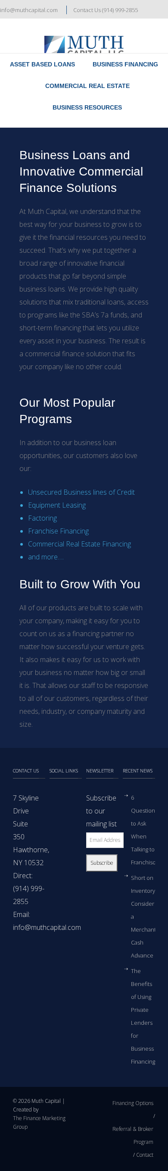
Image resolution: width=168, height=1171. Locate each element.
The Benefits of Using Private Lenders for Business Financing (143, 1016)
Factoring (42, 518)
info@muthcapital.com (29, 10)
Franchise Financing (58, 531)
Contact (144, 1154)
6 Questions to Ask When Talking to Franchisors (146, 830)
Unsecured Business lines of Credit (81, 492)
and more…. (46, 557)
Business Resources (87, 107)
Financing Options (132, 1103)
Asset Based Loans (42, 64)
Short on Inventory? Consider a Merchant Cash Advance (144, 916)
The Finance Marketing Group (39, 1122)
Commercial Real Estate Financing (79, 544)
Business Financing (125, 64)
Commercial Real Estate (87, 85)
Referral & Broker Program (132, 1135)
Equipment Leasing (57, 505)
